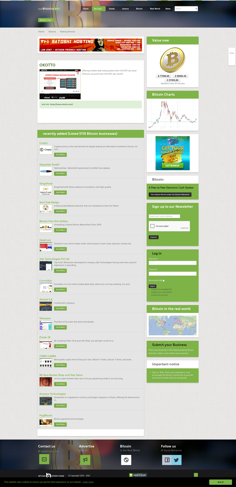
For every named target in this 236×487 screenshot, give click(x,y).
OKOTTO (47, 65)
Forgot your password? (161, 289)
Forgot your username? (161, 292)
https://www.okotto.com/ (61, 104)
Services (97, 9)
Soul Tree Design (49, 202)
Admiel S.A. (46, 299)
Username (153, 259)
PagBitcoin (45, 415)
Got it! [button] (221, 482)
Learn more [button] (88, 482)
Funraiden (45, 280)
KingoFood (46, 183)
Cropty (43, 143)
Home (85, 9)
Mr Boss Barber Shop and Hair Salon (61, 375)
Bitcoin (139, 9)
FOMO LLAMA (47, 356)
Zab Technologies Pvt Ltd (54, 259)
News (168, 9)
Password (153, 269)
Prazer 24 (45, 337)
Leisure (125, 9)
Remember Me (155, 280)
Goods (112, 9)
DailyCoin (45, 240)
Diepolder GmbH (49, 164)
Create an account (159, 295)
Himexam (45, 318)
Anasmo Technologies (52, 393)
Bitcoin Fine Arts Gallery (53, 221)
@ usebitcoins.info (48, 451)
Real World (155, 9)
